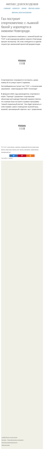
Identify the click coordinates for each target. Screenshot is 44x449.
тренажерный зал (5, 152)
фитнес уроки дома (6, 149)
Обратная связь (6, 445)
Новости (16, 8)
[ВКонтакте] (13, 155)
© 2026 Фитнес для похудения (9, 437)
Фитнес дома (34, 8)
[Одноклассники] (30, 155)
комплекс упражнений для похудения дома (27, 147)
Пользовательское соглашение (15, 440)
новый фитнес (35, 149)
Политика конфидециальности (9, 442)
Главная (7, 8)
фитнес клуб (15, 149)
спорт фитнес (11, 147)
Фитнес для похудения (22, 4)
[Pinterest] (22, 155)
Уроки (23, 8)
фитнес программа (25, 149)
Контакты (4, 440)
